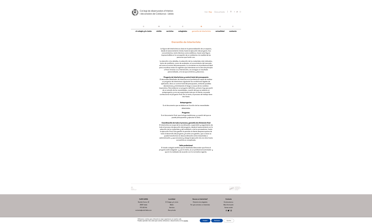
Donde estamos (228, 202)
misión (159, 28)
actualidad (220, 28)
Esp (210, 12)
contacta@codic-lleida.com (143, 210)
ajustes (185, 221)
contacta (233, 28)
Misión (172, 205)
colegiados (182, 28)
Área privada (219, 12)
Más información (228, 205)
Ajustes (228, 220)
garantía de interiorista (201, 28)
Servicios (171, 207)
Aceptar (205, 220)
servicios (170, 28)
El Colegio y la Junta (171, 202)
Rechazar (217, 220)
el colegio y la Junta (144, 28)
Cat (206, 12)
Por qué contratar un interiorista (200, 205)
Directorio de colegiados (200, 202)
